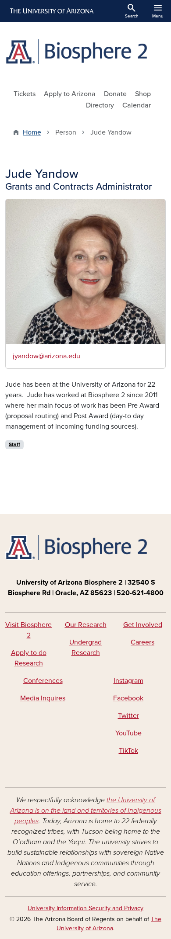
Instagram (128, 680)
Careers (142, 642)
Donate (115, 94)
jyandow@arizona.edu (46, 356)
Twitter (128, 715)
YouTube (128, 733)
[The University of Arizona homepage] (51, 11)
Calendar (136, 105)
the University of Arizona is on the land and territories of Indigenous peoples (85, 810)
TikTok (128, 750)
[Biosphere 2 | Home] (85, 51)
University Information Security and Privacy (85, 908)
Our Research (86, 624)
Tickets (25, 94)
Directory (100, 105)
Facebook (128, 698)
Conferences (43, 680)
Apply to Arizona (70, 94)
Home (32, 132)
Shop (143, 94)
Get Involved (142, 624)
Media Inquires (42, 698)
